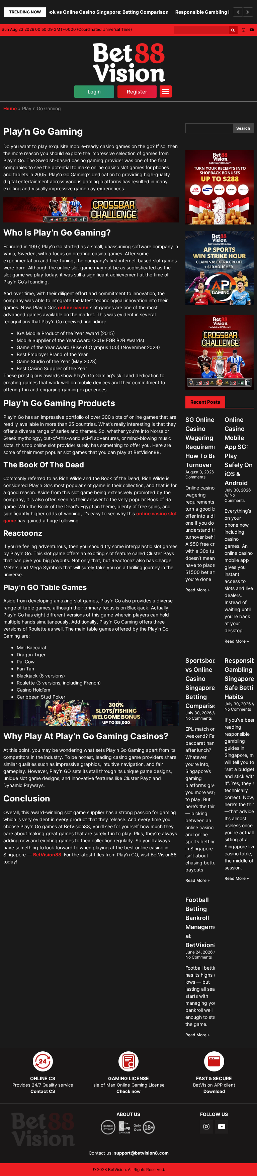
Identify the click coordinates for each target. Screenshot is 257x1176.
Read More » (197, 589)
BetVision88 (47, 854)
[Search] (233, 30)
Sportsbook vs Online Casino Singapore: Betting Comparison (84, 12)
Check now (128, 1091)
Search (243, 128)
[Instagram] (243, 29)
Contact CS (42, 1091)
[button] (94, 91)
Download (214, 1091)
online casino (73, 307)
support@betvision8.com (141, 1153)
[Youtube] (251, 29)
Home (10, 108)
